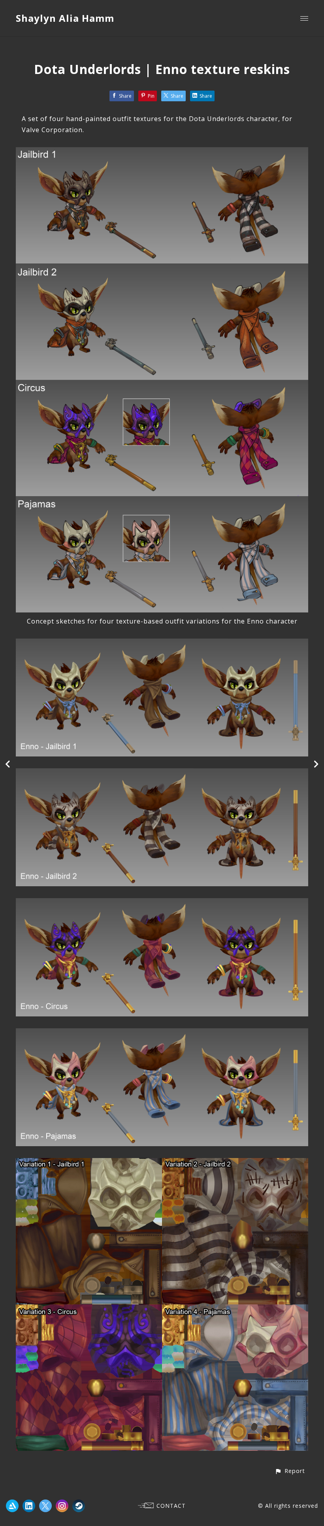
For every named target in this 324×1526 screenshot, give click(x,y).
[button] (289, 1471)
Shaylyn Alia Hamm (65, 18)
